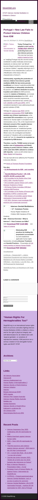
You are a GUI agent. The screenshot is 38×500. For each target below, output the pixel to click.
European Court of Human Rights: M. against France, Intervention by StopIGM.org (20, 471)
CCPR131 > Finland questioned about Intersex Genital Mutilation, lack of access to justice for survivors (20, 478)
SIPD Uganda (8, 394)
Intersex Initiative (9, 387)
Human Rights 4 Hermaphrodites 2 (15, 382)
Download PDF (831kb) (16, 248)
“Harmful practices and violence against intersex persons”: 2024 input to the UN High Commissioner (20, 448)
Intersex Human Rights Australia (15, 399)
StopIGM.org (9, 8)
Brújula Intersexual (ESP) (12, 392)
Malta (5, 154)
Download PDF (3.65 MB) (17, 224)
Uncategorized (8, 251)
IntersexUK (7, 378)
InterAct (6, 390)
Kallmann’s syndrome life (12, 408)
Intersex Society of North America (15, 385)
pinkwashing (19, 145)
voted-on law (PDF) (18, 111)
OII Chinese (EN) (9, 411)
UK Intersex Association (12, 376)
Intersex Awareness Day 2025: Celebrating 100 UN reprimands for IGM (19, 432)
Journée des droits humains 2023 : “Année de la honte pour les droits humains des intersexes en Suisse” (19, 460)
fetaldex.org (8, 401)
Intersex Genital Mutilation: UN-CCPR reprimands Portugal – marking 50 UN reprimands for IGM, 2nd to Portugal (20, 485)
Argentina (18, 154)
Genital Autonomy (10, 404)
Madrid (10, 154)
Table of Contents (9, 226)
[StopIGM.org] (20, 21)
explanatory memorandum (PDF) (14, 113)
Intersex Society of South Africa (14, 406)
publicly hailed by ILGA (25, 57)
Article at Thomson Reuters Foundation (19, 163)
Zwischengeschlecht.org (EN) (14, 413)
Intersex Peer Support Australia (14, 396)
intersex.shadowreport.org (12, 380)
